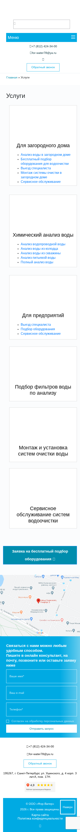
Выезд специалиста (36, 168)
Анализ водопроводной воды (43, 244)
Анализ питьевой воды (38, 257)
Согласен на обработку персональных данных (42, 721)
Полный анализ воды (37, 262)
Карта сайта (40, 815)
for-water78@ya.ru (44, 52)
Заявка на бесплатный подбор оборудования (40, 555)
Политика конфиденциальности (40, 818)
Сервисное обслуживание (41, 181)
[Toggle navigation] (73, 37)
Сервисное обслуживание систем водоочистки (43, 514)
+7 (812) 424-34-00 (44, 46)
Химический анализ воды (43, 235)
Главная (11, 77)
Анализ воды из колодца (39, 248)
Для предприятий (43, 315)
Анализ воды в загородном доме (46, 154)
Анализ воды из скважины (41, 253)
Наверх (68, 807)
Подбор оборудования (38, 329)
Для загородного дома (43, 145)
